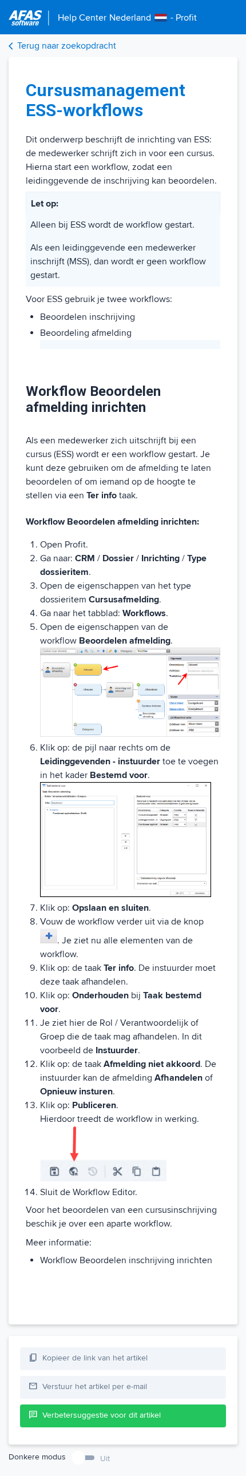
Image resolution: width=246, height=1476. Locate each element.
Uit (105, 1458)
